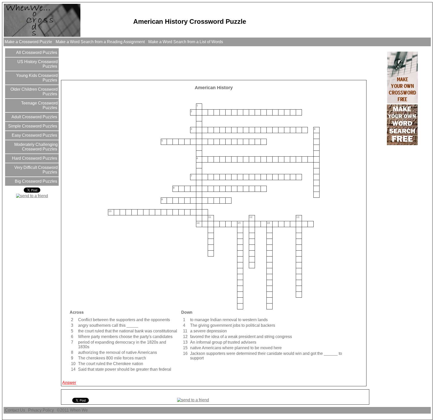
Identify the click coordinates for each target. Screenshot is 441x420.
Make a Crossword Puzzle (28, 42)
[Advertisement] (155, 62)
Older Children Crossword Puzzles (33, 91)
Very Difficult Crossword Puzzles (35, 169)
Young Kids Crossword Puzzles (36, 77)
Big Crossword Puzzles (35, 181)
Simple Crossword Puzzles (32, 126)
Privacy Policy (41, 410)
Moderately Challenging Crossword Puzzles (35, 146)
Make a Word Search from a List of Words (185, 42)
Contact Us (15, 410)
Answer (69, 382)
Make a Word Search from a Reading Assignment (100, 42)
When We (79, 410)
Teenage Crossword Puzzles (39, 105)
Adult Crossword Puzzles (33, 117)
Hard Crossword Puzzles (34, 158)
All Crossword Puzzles (36, 52)
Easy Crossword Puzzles (34, 135)
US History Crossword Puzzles (37, 64)
